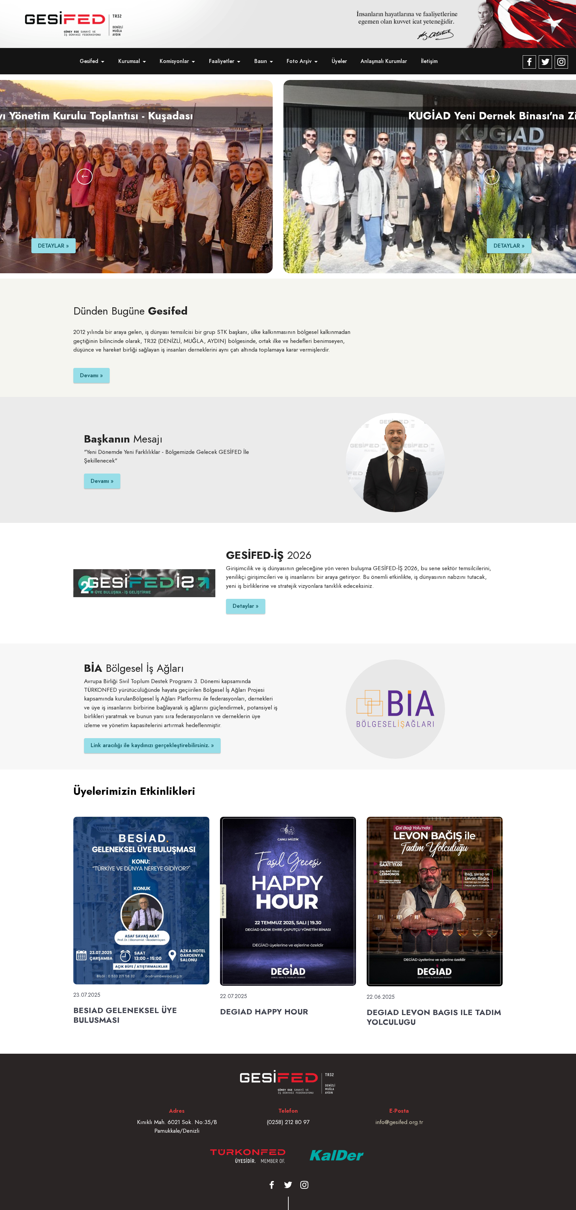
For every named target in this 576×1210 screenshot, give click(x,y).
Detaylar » (246, 606)
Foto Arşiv (299, 61)
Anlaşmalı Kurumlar (384, 61)
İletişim (429, 61)
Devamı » (91, 375)
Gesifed (89, 61)
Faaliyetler (221, 61)
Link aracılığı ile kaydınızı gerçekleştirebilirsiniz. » (152, 745)
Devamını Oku (91, 1042)
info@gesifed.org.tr (399, 1122)
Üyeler (339, 61)
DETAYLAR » (291, 246)
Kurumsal (129, 61)
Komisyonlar (174, 61)
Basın (260, 61)
